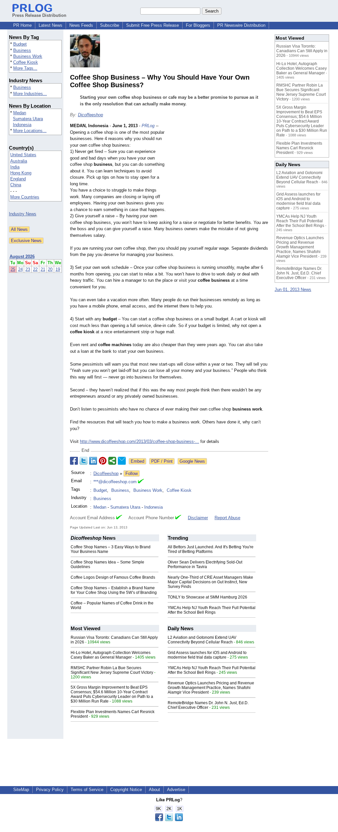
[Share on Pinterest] (103, 461)
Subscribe (109, 25)
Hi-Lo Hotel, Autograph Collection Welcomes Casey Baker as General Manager (111, 655)
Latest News (50, 25)
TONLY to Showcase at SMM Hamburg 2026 (207, 597)
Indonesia (22, 124)
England (18, 178)
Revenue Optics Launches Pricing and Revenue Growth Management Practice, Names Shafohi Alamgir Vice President (211, 688)
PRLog (148, 125)
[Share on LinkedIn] (93, 461)
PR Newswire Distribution (241, 25)
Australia (18, 161)
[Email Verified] (141, 482)
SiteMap (21, 789)
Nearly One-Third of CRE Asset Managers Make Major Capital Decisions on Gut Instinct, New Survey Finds (210, 582)
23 (27, 269)
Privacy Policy (50, 789)
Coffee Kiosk (25, 62)
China (15, 184)
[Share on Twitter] (83, 461)
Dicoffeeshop (90, 114)
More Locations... (30, 130)
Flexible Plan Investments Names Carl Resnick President (299, 148)
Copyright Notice (126, 789)
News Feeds (81, 25)
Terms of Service (87, 789)
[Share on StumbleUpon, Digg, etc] (112, 461)
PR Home (22, 25)
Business (22, 50)
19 (57, 269)
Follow (131, 473)
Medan (19, 112)
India (14, 166)
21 (43, 269)
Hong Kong (20, 172)
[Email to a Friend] (122, 461)
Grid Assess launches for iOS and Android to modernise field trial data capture (207, 655)
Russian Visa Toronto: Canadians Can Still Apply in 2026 (301, 51)
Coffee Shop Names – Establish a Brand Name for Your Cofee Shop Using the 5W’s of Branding (114, 590)
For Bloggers (198, 25)
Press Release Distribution (39, 15)
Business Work (27, 56)
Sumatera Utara (28, 118)
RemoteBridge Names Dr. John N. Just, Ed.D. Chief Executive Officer (208, 705)
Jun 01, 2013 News (293, 289)
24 (20, 269)
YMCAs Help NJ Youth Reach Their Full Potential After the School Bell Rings (211, 610)
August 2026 (22, 256)
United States (23, 154)
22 (35, 269)
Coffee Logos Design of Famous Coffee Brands (113, 577)
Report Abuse (227, 517)
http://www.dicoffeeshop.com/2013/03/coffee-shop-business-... (139, 441)
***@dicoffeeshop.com (115, 481)
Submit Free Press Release (152, 25)
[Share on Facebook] (74, 461)
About (154, 789)
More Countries (24, 197)
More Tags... (25, 68)
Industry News (22, 213)
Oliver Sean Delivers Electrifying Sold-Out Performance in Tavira (205, 564)
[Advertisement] (218, 171)
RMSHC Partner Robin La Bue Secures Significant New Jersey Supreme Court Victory (112, 670)
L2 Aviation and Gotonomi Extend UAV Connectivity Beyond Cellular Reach (202, 639)
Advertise (176, 789)
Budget (20, 44)
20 (50, 269)
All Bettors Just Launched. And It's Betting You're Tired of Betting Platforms (211, 549)
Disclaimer (198, 517)
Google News (192, 461)
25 (13, 269)
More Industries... (30, 93)
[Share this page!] (169, 819)
